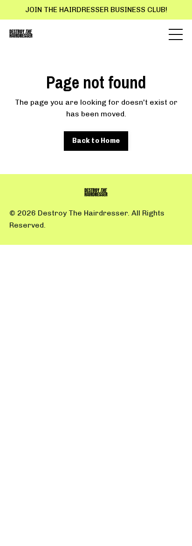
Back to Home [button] (96, 140)
